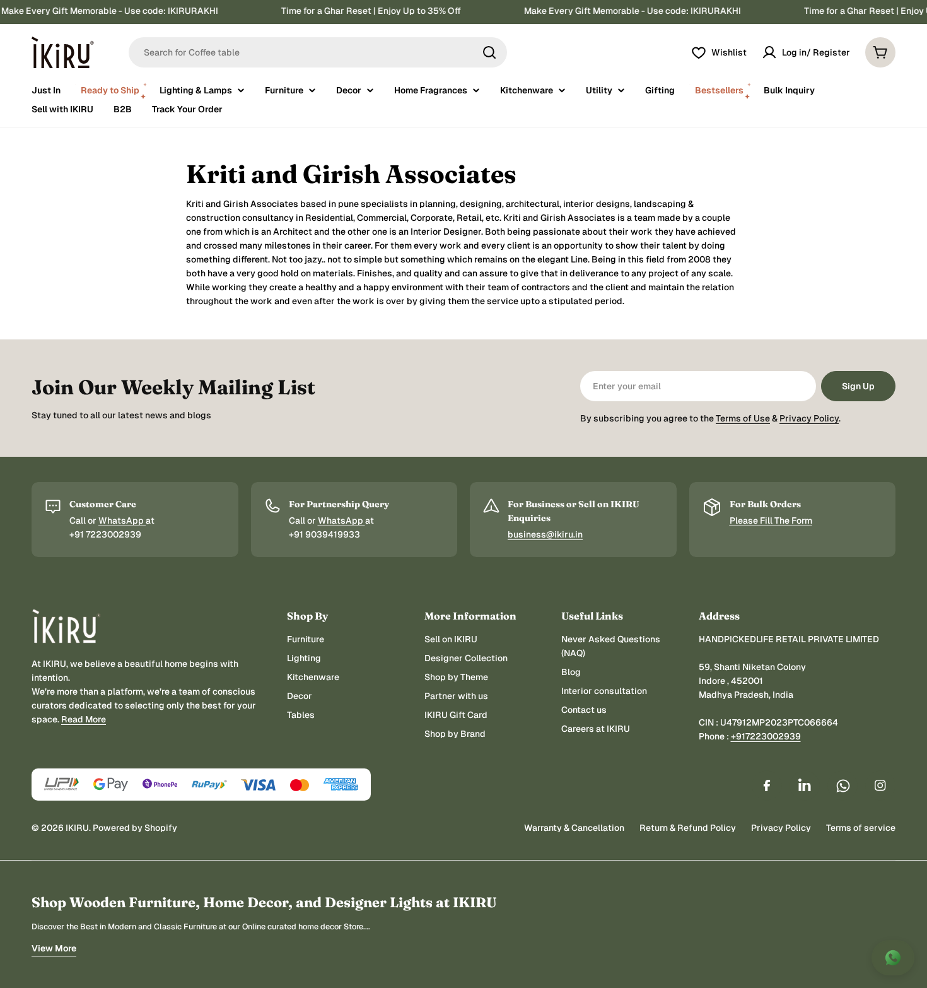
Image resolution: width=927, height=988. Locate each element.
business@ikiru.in (545, 534)
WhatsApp (122, 520)
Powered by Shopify (135, 827)
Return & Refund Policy (687, 827)
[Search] (489, 52)
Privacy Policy (809, 418)
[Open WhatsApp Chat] (893, 957)
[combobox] (318, 52)
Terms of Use (743, 418)
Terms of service (860, 827)
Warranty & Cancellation (574, 827)
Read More (83, 719)
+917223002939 (766, 736)
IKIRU (77, 827)
